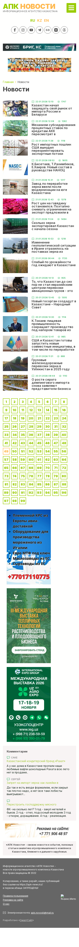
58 (14, 459)
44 (31, 443)
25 (6, 426)
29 (39, 426)
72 (64, 468)
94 (47, 493)
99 (23, 501)
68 (31, 468)
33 (6, 435)
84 (31, 484)
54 (47, 451)
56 (64, 451)
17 (6, 418)
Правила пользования (15, 895)
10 (14, 410)
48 (64, 443)
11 (22, 410)
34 (14, 435)
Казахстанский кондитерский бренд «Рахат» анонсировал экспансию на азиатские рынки (36, 761)
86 (47, 484)
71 (56, 468)
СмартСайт (26, 920)
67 (23, 468)
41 (6, 443)
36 (31, 435)
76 (31, 476)
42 (14, 443)
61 (39, 459)
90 (14, 493)
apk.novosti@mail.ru (42, 912)
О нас (6, 903)
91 (23, 493)
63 (55, 459)
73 (6, 476)
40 (64, 435)
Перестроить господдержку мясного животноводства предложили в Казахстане (35, 804)
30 (47, 426)
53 (39, 451)
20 (31, 418)
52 (31, 451)
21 (39, 418)
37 (39, 435)
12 (31, 410)
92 (31, 493)
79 (55, 476)
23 (56, 418)
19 (23, 418)
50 (14, 451)
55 (56, 451)
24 (64, 418)
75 (23, 476)
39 (55, 435)
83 (23, 484)
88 (64, 484)
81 (6, 484)
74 (14, 476)
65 (6, 468)
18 (14, 418)
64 (64, 459)
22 (47, 418)
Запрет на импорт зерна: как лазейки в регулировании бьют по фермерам (32, 782)
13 (39, 410)
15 (56, 410)
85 (39, 484)
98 (14, 501)
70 (47, 468)
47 (56, 443)
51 (23, 451)
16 (64, 410)
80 (64, 476)
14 (47, 410)
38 (47, 435)
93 (39, 493)
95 (55, 493)
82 (14, 484)
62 (47, 459)
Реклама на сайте (13, 899)
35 (23, 435)
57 (6, 459)
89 (6, 493)
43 (23, 443)
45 (39, 443)
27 (23, 426)
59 (23, 459)
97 (6, 501)
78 (47, 476)
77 (39, 476)
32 (64, 426)
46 (47, 443)
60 (31, 459)
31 (56, 426)
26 (14, 426)
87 (56, 484)
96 (64, 493)
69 (39, 468)
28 (31, 426)
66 (14, 468)
